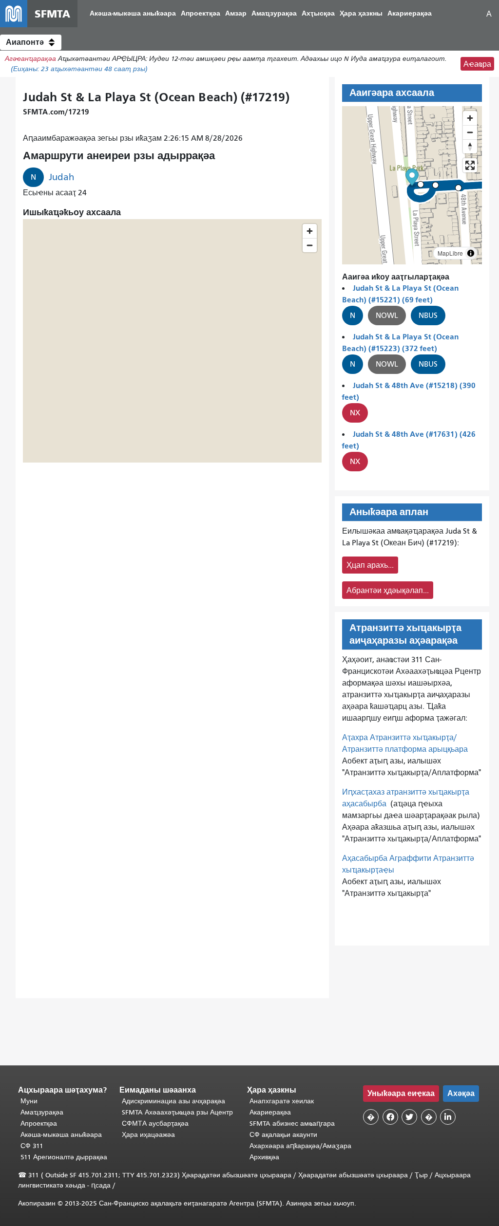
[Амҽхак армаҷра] (470, 132)
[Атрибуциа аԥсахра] (471, 253)
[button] (30, 42)
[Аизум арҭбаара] (470, 118)
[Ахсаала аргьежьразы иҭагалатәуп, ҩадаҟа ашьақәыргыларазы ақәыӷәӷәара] (470, 146)
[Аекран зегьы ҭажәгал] (470, 165)
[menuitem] (132, 14)
